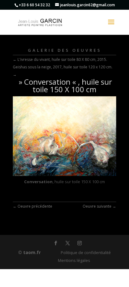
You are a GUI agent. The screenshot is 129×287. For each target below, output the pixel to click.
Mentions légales (74, 260)
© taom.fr (29, 252)
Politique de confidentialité (86, 252)
